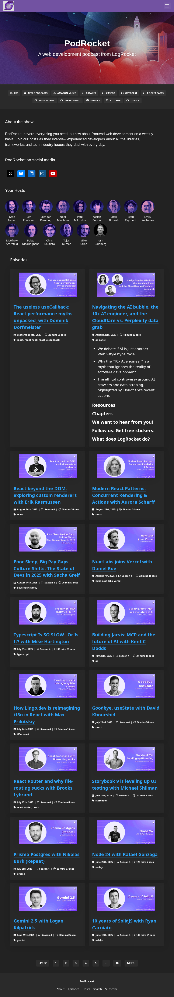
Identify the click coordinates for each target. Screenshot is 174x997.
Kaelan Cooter (97, 218)
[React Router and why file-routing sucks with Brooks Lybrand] (47, 759)
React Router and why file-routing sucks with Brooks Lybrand (43, 788)
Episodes (73, 989)
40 (117, 963)
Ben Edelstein (29, 218)
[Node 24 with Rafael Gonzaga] (126, 832)
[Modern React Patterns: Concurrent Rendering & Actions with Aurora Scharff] (126, 466)
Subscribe (111, 989)
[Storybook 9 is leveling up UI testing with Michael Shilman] (126, 759)
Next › (131, 963)
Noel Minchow (63, 218)
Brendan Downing (46, 218)
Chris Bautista (49, 242)
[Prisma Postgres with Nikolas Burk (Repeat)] (47, 832)
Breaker (91, 93)
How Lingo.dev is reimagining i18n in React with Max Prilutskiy (47, 714)
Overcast (131, 93)
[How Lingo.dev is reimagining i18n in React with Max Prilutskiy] (47, 686)
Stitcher (115, 100)
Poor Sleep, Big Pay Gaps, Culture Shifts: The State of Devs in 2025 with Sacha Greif (47, 568)
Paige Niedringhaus (30, 242)
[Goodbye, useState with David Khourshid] (126, 686)
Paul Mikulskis (80, 218)
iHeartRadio (72, 100)
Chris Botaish (114, 218)
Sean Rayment (130, 218)
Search (97, 989)
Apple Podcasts (38, 93)
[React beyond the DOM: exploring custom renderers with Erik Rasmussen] (47, 466)
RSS (16, 93)
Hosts (86, 989)
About (61, 989)
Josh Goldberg (100, 242)
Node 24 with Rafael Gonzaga (125, 854)
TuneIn (134, 100)
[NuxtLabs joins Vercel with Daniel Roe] (126, 539)
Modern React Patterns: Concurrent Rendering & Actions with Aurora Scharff (123, 495)
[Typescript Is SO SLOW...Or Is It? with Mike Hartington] (47, 612)
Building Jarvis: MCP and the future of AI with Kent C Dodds (123, 641)
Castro (110, 93)
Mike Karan (83, 242)
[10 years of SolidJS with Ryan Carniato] (126, 899)
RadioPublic (47, 100)
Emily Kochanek (148, 218)
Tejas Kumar (66, 242)
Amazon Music (66, 93)
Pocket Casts (155, 93)
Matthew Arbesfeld (12, 242)
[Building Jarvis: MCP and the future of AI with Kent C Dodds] (126, 612)
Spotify (95, 100)
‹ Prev (43, 963)
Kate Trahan (12, 218)
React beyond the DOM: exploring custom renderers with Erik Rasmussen (45, 495)
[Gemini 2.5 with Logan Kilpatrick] (47, 899)
